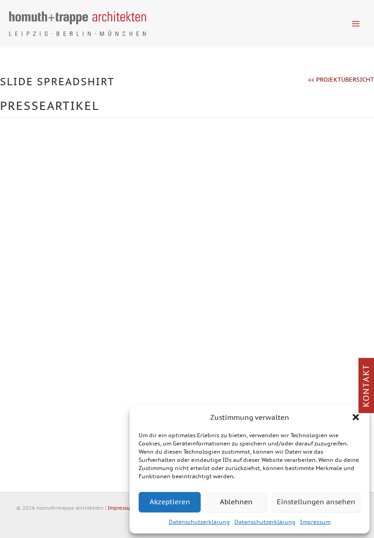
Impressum (315, 521)
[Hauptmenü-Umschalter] (356, 23)
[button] (355, 417)
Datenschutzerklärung (199, 521)
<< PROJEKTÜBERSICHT (341, 79)
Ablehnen (236, 501)
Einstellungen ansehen (316, 501)
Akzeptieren (170, 501)
